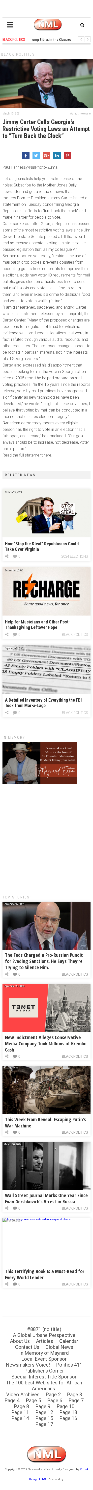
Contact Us (27, 1347)
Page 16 (68, 1418)
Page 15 (44, 1418)
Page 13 (68, 1412)
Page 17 (44, 1424)
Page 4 (12, 1400)
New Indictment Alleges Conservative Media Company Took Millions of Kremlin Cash (46, 1043)
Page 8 (21, 1406)
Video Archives (22, 1395)
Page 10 (65, 1406)
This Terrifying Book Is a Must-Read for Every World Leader (44, 1274)
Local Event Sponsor (44, 1359)
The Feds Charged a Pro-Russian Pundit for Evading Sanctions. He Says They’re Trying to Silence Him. (44, 961)
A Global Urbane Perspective (44, 1335)
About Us (20, 1341)
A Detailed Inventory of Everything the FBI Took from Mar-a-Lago (43, 702)
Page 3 (74, 1395)
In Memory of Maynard (44, 1353)
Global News (59, 1347)
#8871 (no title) (44, 1329)
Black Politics (18, 54)
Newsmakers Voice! (28, 1365)
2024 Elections (74, 556)
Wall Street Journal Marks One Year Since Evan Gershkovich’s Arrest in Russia (46, 1198)
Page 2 (53, 1395)
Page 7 (76, 1400)
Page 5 (33, 1400)
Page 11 (20, 1412)
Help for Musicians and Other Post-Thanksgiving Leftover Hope (37, 624)
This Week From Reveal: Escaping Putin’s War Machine (45, 1122)
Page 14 (20, 1418)
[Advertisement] (46, 836)
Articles (44, 1341)
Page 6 (54, 1400)
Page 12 (44, 1412)
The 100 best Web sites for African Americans (44, 1386)
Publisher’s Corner (44, 1371)
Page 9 (42, 1406)
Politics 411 (69, 1365)
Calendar (68, 1341)
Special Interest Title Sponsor (44, 1377)
